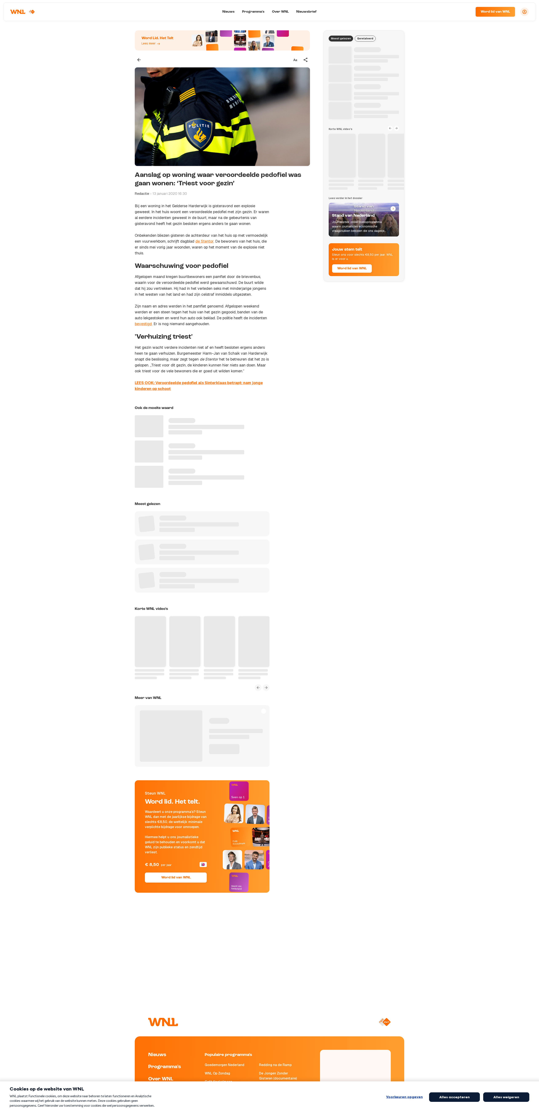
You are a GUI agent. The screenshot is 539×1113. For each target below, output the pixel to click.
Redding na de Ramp (275, 1065)
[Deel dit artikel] (306, 60)
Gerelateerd (365, 38)
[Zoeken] (467, 11)
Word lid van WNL (495, 11)
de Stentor (204, 241)
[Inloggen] (524, 12)
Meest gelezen (341, 38)
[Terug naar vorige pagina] (139, 60)
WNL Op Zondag (217, 1073)
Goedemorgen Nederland (224, 1065)
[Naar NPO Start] (384, 1022)
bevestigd (143, 323)
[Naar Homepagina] (22, 12)
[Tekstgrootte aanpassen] (295, 60)
